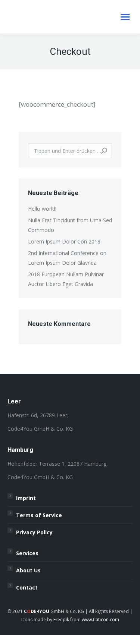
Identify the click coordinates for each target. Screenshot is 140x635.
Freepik (61, 619)
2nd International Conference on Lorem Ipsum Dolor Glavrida (67, 257)
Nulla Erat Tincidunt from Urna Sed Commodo (70, 225)
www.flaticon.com (100, 619)
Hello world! (42, 208)
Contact (27, 587)
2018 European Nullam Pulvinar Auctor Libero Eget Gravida (66, 279)
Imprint (26, 498)
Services (27, 553)
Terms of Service (39, 515)
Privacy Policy (34, 532)
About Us (28, 570)
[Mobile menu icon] (125, 17)
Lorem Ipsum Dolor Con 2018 (64, 241)
